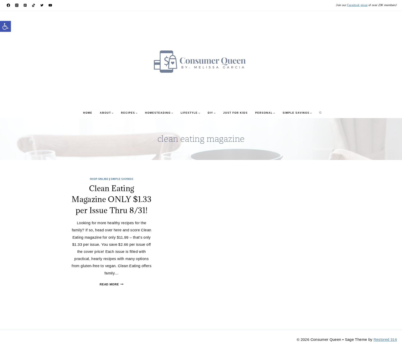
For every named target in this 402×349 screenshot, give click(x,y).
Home (87, 112)
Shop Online (99, 179)
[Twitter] (42, 5)
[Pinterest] (25, 5)
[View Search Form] (320, 112)
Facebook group (357, 5)
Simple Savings (122, 179)
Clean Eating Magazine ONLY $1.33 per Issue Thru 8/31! (111, 199)
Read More (111, 284)
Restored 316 (385, 339)
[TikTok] (33, 5)
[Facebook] (8, 5)
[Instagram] (16, 5)
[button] (5, 26)
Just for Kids (235, 112)
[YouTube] (50, 5)
